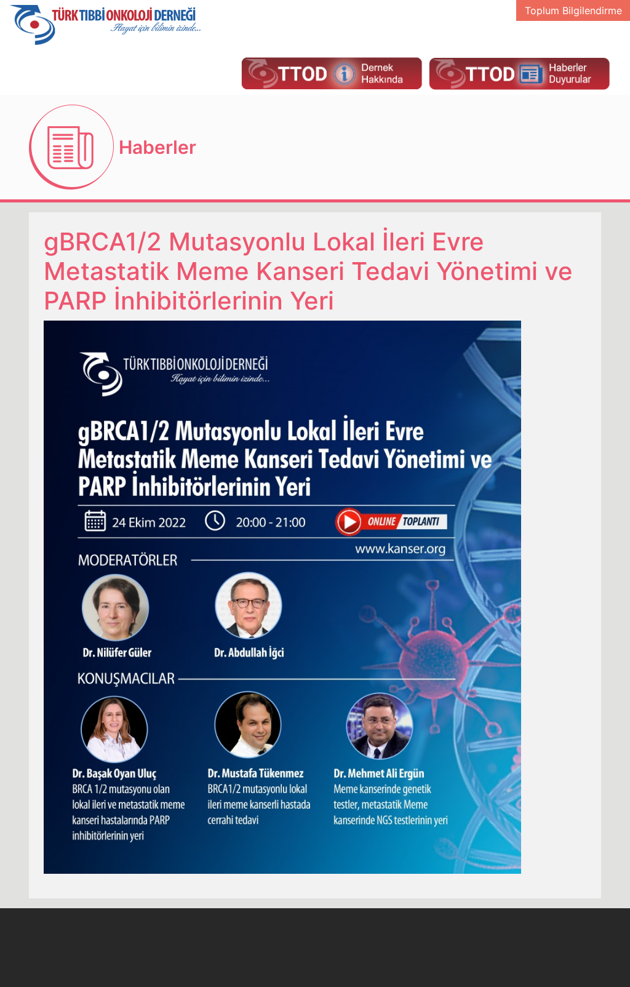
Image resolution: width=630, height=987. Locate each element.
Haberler (157, 147)
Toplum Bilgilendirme (573, 10)
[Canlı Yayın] (331, 72)
